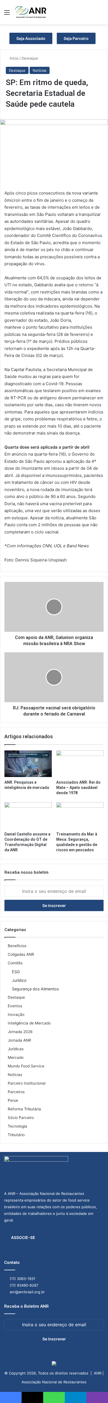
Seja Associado (30, 38)
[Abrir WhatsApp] (94, 1389)
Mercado (16, 1057)
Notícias (40, 70)
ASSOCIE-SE (23, 1237)
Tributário (16, 1135)
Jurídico (19, 980)
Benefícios (17, 946)
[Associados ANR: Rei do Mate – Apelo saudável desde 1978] (80, 763)
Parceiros (16, 1092)
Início (14, 58)
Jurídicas (16, 1049)
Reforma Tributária (24, 1109)
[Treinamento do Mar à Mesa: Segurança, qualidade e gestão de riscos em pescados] (80, 815)
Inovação (16, 1014)
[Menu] (7, 14)
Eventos (15, 1006)
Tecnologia (17, 1126)
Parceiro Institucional (26, 1083)
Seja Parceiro (76, 38)
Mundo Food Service (26, 1066)
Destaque (30, 58)
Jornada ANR (19, 1040)
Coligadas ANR (21, 954)
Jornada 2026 (20, 1031)
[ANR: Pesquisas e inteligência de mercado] (28, 763)
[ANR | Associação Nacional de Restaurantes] (31, 12)
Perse (13, 1100)
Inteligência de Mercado (29, 1023)
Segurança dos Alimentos (35, 989)
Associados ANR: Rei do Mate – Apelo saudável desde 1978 (78, 787)
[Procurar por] (101, 14)
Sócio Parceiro (21, 1117)
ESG (16, 971)
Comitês (15, 963)
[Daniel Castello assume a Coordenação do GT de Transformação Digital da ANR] (28, 815)
